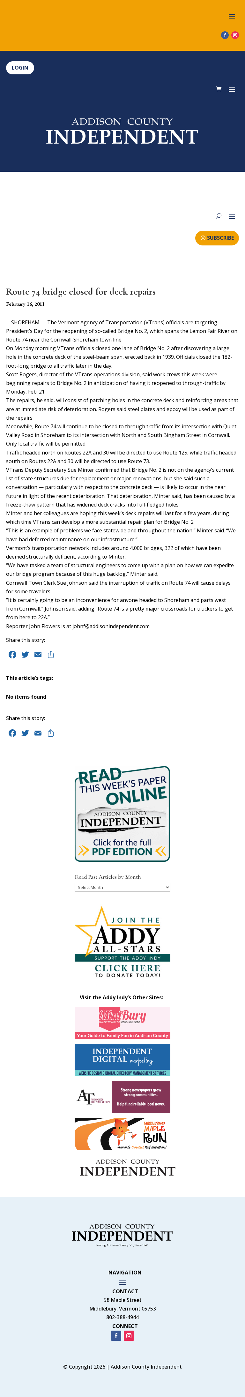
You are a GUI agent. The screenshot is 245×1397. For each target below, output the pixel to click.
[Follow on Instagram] (235, 35)
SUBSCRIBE (220, 237)
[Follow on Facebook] (225, 35)
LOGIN (20, 67)
